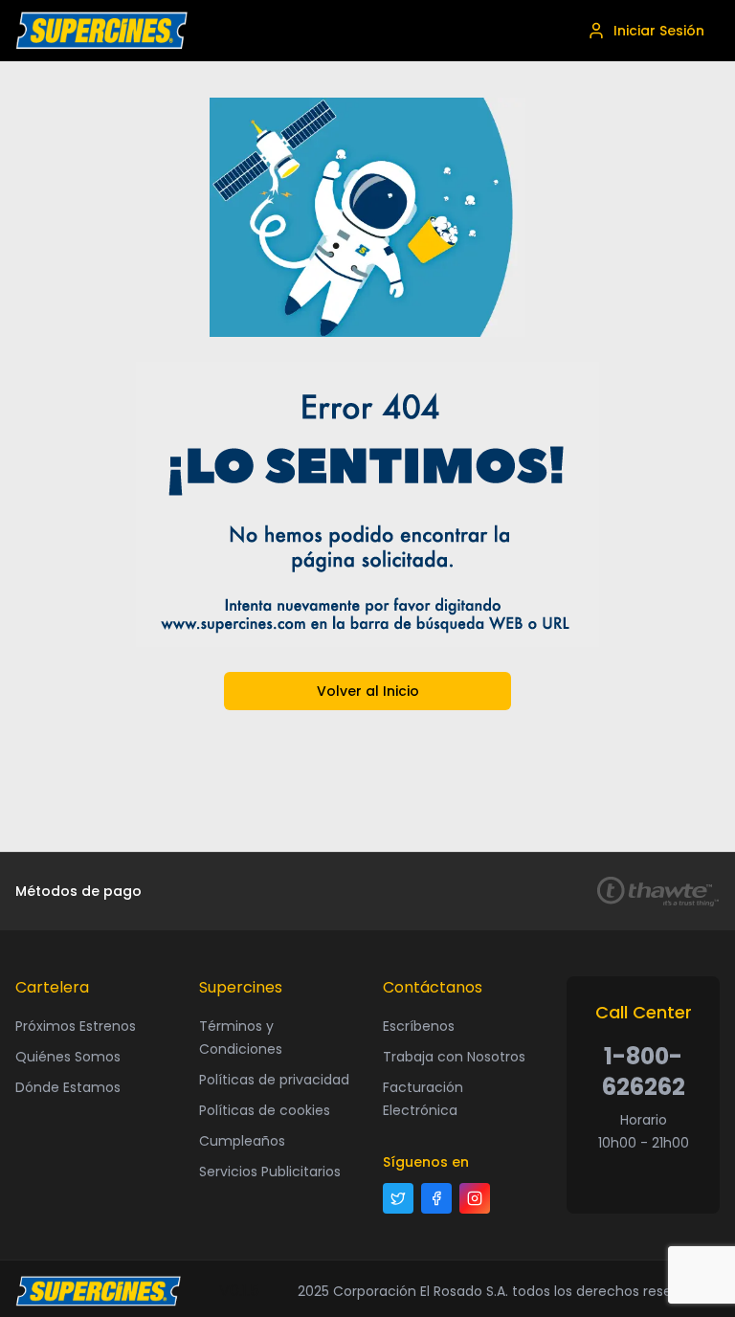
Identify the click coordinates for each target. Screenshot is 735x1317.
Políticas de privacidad (274, 1079)
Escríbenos (419, 1026)
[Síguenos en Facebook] (436, 1198)
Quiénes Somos (68, 1056)
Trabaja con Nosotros (454, 1056)
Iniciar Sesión (658, 30)
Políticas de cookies (264, 1110)
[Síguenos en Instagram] (474, 1198)
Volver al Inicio (368, 691)
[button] (101, 30)
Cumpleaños (242, 1140)
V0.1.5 (239, 1291)
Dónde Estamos (68, 1087)
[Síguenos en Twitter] (398, 1198)
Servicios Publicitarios (270, 1171)
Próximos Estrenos (75, 1026)
